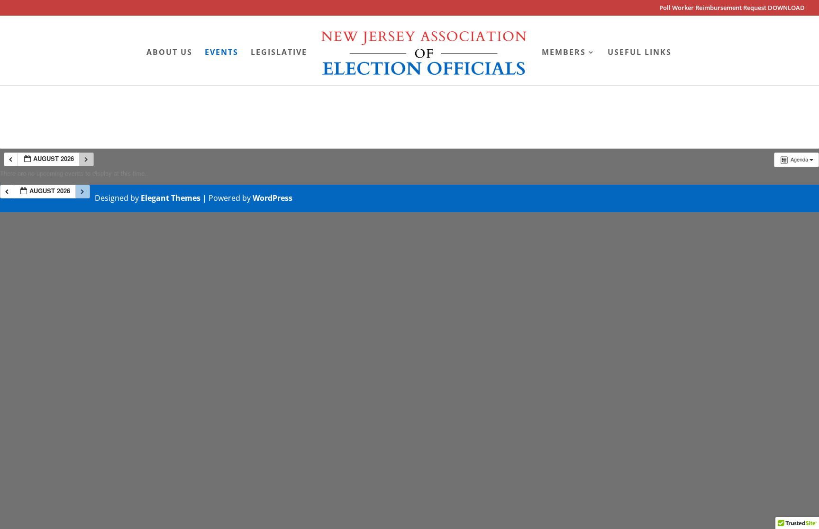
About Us (169, 53)
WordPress (272, 198)
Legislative (279, 53)
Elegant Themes (170, 198)
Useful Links (640, 53)
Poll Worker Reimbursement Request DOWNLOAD (732, 8)
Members (564, 53)
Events (221, 53)
